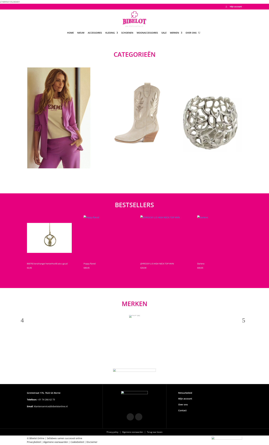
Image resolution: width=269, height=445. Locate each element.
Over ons (191, 32)
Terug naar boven (154, 432)
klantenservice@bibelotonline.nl (51, 406)
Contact (182, 410)
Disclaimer (91, 441)
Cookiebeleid (77, 441)
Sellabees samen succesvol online (64, 438)
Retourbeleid (185, 392)
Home (70, 32)
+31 (41, 399)
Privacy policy (113, 432)
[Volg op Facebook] (35, 6)
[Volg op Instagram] (29, 6)
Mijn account (185, 398)
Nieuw (80, 32)
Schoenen (127, 32)
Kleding (110, 32)
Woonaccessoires (147, 32)
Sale (164, 32)
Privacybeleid (34, 441)
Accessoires (95, 32)
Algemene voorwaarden (133, 432)
